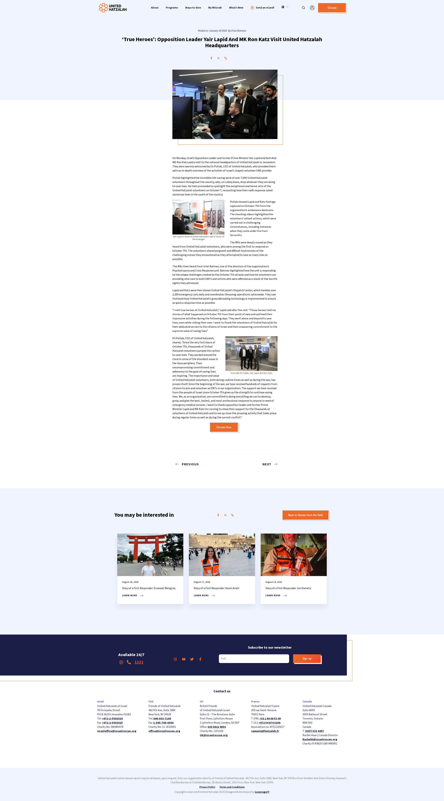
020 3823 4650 (217, 727)
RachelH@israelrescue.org (319, 739)
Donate (332, 7)
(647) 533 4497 (314, 731)
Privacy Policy (207, 787)
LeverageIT (262, 792)
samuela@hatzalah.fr (265, 731)
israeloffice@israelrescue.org (116, 731)
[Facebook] (211, 58)
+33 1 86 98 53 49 (270, 718)
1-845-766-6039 (163, 723)
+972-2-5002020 (112, 718)
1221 (138, 662)
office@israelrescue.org (164, 731)
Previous (190, 464)
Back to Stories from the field (305, 515)
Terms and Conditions (232, 787)
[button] (154, 8)
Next (266, 464)
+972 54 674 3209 (269, 723)
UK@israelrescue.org (214, 735)
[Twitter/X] (218, 58)
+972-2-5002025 (112, 723)
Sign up (306, 658)
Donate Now (224, 427)
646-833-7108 (162, 718)
